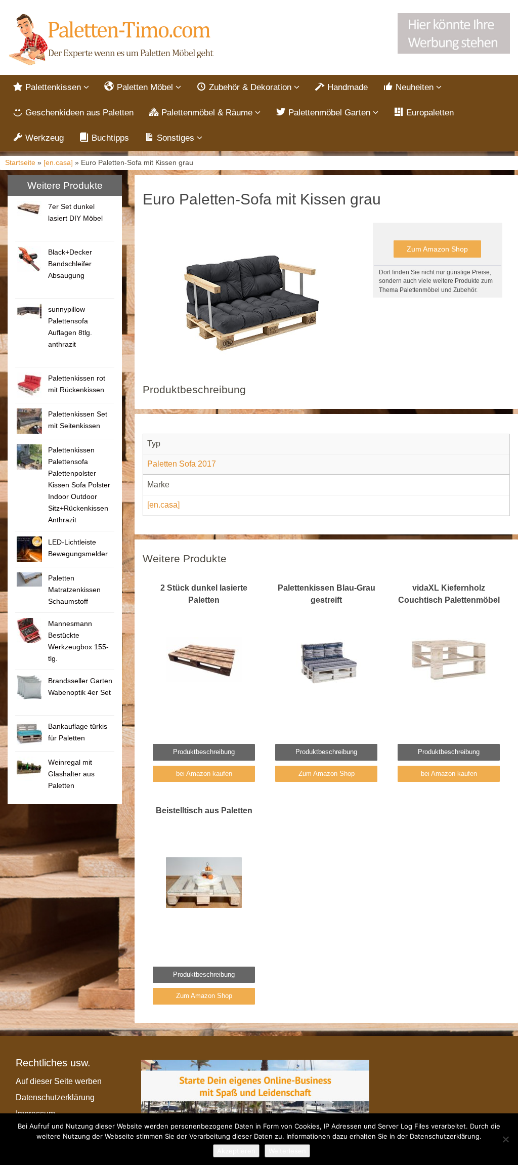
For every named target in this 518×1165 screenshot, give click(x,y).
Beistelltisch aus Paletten (204, 810)
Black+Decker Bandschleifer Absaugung (70, 263)
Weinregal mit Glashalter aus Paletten (71, 773)
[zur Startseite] (112, 40)
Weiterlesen (287, 1151)
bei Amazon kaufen (204, 773)
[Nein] (505, 1139)
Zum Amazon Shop (437, 249)
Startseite (20, 163)
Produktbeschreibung (204, 752)
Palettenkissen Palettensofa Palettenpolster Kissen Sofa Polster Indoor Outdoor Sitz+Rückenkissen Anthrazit (79, 485)
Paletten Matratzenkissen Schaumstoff (74, 589)
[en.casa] (58, 163)
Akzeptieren (236, 1151)
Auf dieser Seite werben (59, 1081)
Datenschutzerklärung (55, 1097)
